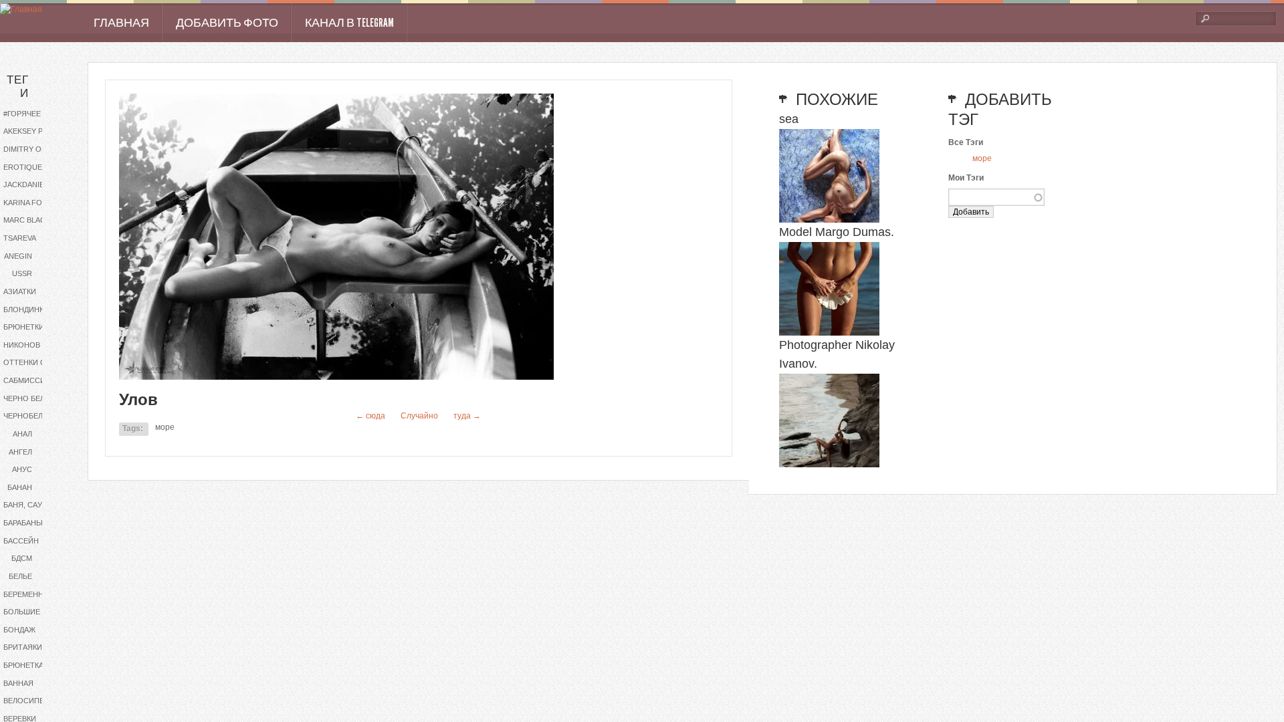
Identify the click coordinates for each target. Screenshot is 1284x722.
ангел (20, 452)
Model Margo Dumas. (836, 232)
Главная (121, 22)
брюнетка (23, 665)
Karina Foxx (27, 203)
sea (788, 119)
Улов (138, 399)
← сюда (370, 415)
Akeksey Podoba (35, 131)
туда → (467, 415)
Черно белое (29, 398)
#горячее (22, 114)
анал (22, 434)
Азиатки (19, 291)
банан (19, 487)
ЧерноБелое (28, 416)
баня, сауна (27, 505)
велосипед (26, 701)
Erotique (22, 167)
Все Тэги (965, 142)
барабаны (23, 523)
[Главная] (21, 9)
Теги (18, 87)
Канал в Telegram (349, 22)
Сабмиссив (26, 380)
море (165, 427)
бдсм (21, 558)
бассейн (21, 541)
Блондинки (26, 310)
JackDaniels (28, 184)
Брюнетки (23, 327)
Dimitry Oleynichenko (35, 149)
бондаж (19, 630)
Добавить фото (227, 22)
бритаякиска (29, 647)
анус (22, 469)
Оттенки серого (35, 362)
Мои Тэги (966, 178)
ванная (18, 683)
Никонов (21, 345)
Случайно (419, 415)
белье (20, 576)
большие (21, 612)
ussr (22, 273)
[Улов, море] (336, 377)
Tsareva (19, 238)
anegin (18, 256)
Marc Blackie (30, 220)
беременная (28, 594)
